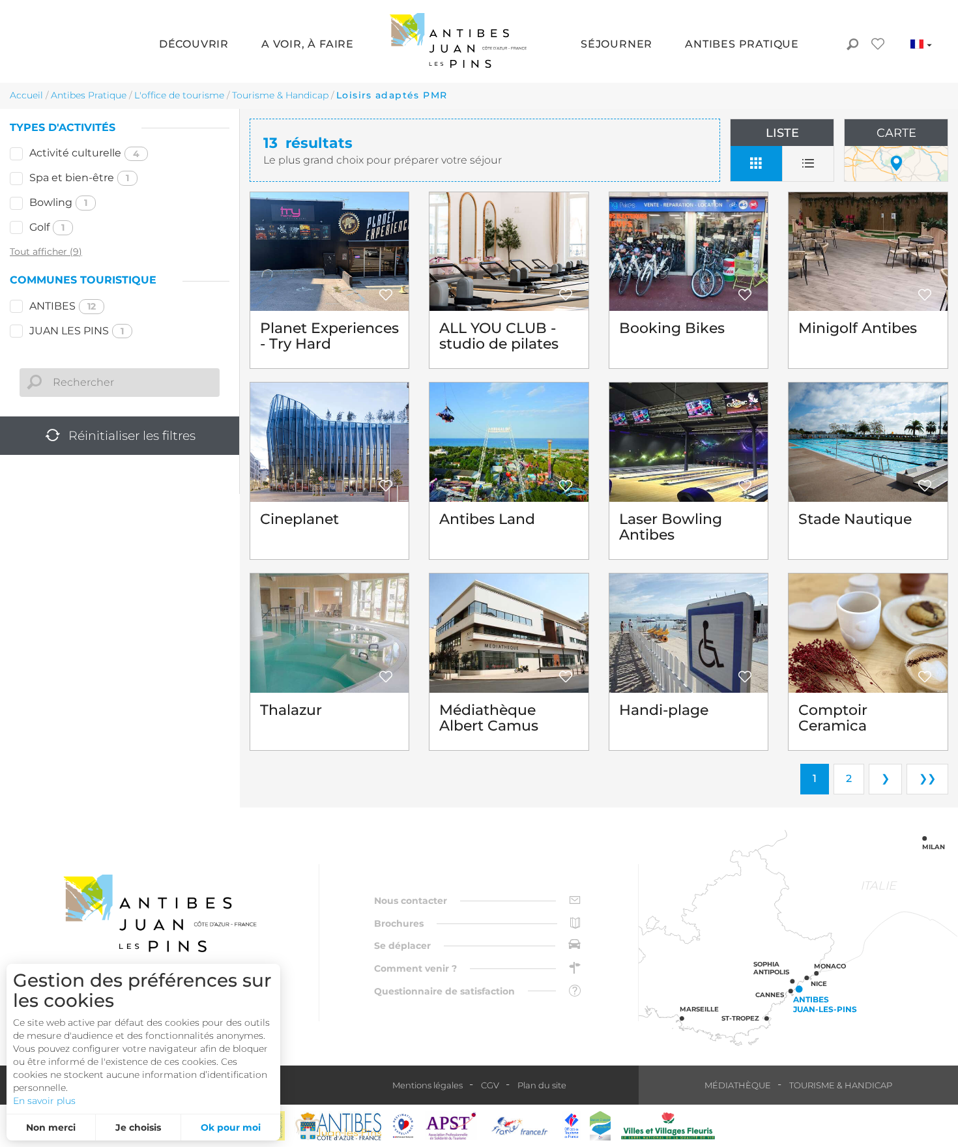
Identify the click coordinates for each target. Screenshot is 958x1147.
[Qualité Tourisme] (403, 1126)
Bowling (58, 202)
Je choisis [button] (138, 1127)
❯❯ (927, 778)
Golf (47, 227)
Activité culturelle (84, 153)
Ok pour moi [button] (231, 1127)
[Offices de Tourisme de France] (571, 1126)
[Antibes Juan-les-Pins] (160, 913)
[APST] (451, 1126)
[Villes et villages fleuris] (668, 1126)
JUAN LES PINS (76, 331)
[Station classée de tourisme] (600, 1126)
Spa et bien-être (79, 177)
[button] (194, 45)
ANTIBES (62, 306)
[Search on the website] (852, 45)
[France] (519, 1126)
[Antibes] (337, 1126)
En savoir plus (44, 1101)
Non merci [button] (51, 1127)
